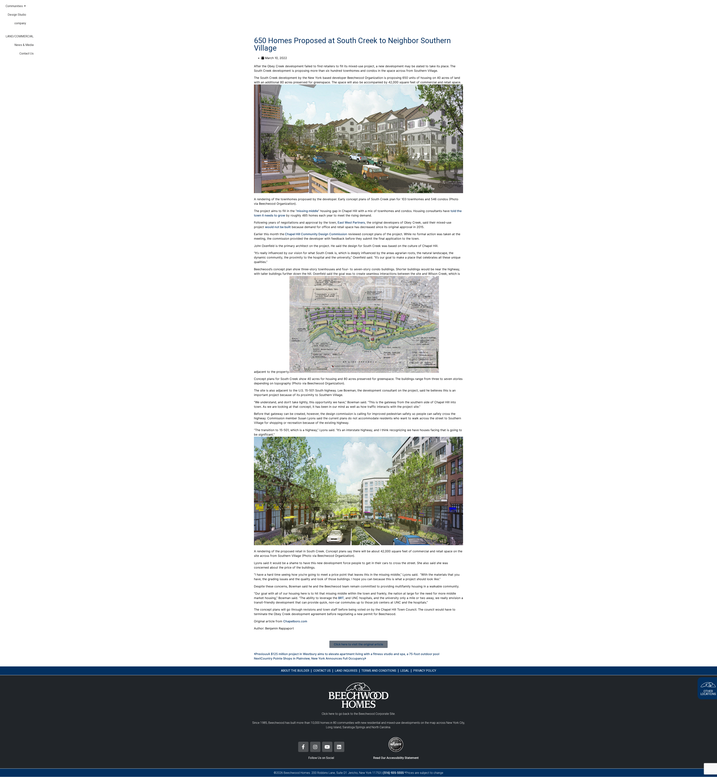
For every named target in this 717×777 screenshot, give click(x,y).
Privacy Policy (424, 670)
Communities (16, 6)
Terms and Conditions (378, 670)
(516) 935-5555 (393, 773)
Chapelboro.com (295, 621)
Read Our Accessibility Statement (396, 758)
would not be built (278, 227)
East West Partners (351, 222)
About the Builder (295, 670)
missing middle (307, 211)
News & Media (24, 45)
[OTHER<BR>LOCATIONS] (708, 684)
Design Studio (17, 14)
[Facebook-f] (303, 747)
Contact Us (26, 53)
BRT (341, 598)
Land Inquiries (346, 670)
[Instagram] (315, 747)
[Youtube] (327, 747)
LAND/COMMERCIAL (20, 36)
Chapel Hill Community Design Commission (315, 234)
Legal (404, 670)
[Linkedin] (339, 747)
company (20, 23)
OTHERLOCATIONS (708, 692)
